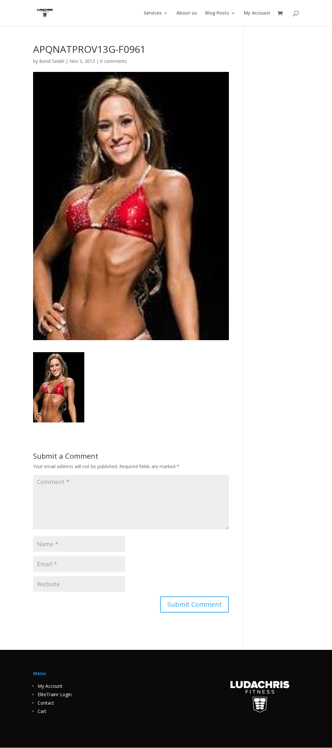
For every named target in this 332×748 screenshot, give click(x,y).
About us (186, 13)
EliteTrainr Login (55, 694)
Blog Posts (217, 13)
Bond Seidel (51, 61)
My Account (257, 13)
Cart (42, 711)
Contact (46, 703)
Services (152, 13)
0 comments (113, 61)
